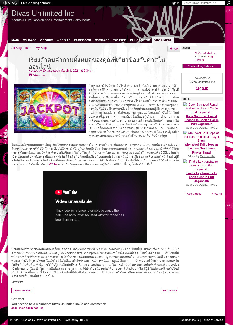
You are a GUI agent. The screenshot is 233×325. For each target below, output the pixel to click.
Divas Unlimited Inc (42, 12)
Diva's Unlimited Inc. (205, 53)
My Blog (41, 47)
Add (176, 49)
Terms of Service (212, 320)
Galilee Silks (207, 156)
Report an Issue (189, 320)
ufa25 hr (51, 164)
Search (228, 3)
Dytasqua (49, 70)
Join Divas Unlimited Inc (27, 307)
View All (217, 193)
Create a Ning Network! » (202, 66)
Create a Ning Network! (36, 3)
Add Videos (194, 193)
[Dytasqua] (18, 68)
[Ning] (9, 3)
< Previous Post (22, 290)
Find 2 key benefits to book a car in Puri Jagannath (201, 177)
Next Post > (170, 290)
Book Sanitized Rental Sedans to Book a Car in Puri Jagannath (202, 120)
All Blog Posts (20, 47)
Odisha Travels (208, 127)
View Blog (39, 75)
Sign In (175, 3)
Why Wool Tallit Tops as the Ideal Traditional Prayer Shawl (201, 148)
